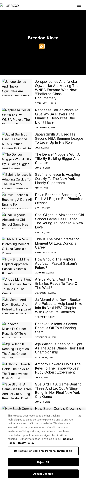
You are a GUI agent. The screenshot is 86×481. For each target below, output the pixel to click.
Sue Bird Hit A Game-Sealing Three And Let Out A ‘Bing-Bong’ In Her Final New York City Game (58, 390)
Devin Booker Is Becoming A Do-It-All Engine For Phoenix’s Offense (59, 198)
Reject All (43, 462)
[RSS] (42, 46)
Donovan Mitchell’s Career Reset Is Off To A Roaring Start (56, 327)
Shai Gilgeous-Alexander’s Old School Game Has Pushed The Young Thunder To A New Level (59, 220)
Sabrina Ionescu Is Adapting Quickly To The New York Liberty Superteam (57, 178)
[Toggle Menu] (79, 6)
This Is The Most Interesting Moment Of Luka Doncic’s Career (57, 243)
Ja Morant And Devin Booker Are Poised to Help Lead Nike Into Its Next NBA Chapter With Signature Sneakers (58, 305)
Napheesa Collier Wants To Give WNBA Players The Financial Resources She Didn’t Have (56, 116)
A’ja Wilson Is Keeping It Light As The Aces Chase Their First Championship (59, 347)
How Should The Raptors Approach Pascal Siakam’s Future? (56, 263)
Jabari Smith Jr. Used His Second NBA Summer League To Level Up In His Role (59, 138)
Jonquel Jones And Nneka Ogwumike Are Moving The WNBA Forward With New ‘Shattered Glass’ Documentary (56, 89)
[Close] (79, 416)
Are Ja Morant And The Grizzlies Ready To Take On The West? (57, 283)
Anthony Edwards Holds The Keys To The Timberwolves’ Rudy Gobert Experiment (58, 368)
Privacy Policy (25, 443)
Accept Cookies (43, 473)
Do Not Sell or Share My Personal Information (43, 451)
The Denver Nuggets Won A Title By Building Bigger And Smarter (57, 158)
